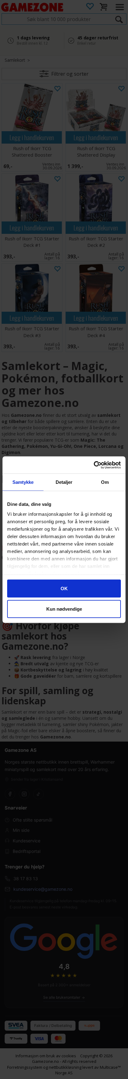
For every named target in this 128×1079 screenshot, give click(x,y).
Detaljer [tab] (64, 482)
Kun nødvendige (64, 608)
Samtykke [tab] (23, 482)
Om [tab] (105, 482)
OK (64, 588)
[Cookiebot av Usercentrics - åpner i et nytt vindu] (93, 465)
